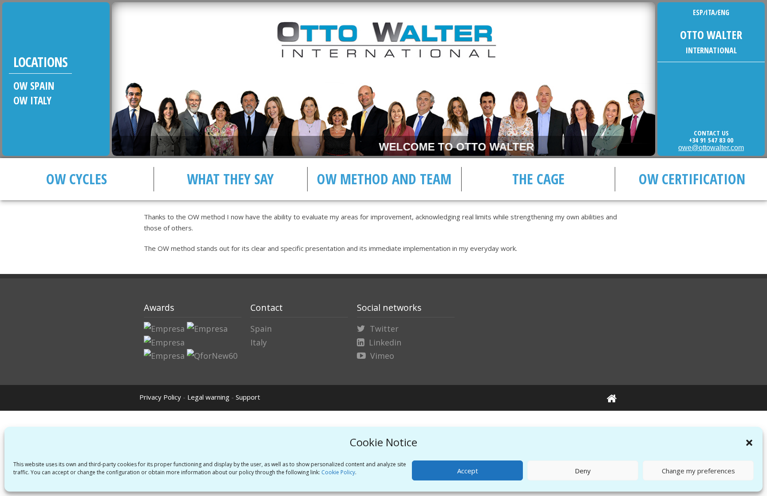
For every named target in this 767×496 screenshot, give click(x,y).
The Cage (538, 178)
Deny (583, 470)
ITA (710, 12)
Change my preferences (698, 470)
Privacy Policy (160, 397)
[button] (749, 442)
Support (248, 397)
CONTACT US (711, 132)
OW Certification (692, 178)
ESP (698, 12)
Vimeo (382, 355)
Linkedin (385, 342)
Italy (258, 342)
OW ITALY (32, 100)
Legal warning (208, 397)
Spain (261, 328)
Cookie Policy (338, 472)
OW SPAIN (34, 86)
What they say (230, 178)
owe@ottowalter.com (711, 147)
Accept (467, 470)
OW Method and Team (384, 178)
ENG (723, 12)
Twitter (384, 328)
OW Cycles (76, 178)
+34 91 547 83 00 (711, 139)
